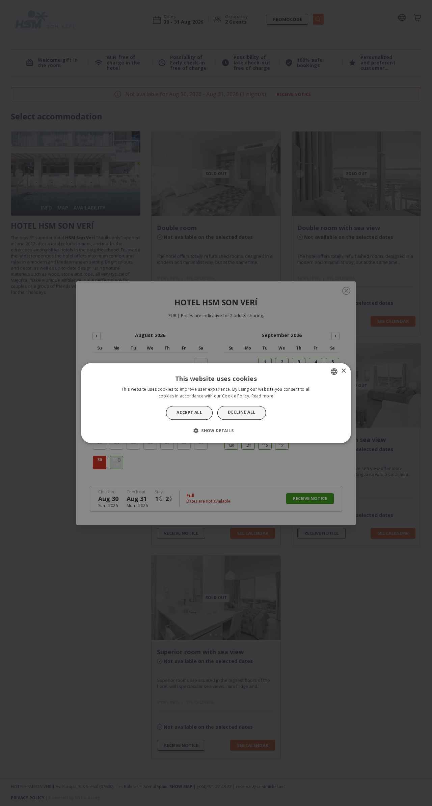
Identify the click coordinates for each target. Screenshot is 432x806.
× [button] (343, 370)
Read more (262, 396)
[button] (216, 430)
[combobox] (334, 371)
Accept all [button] (189, 413)
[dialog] (216, 403)
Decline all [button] (241, 412)
